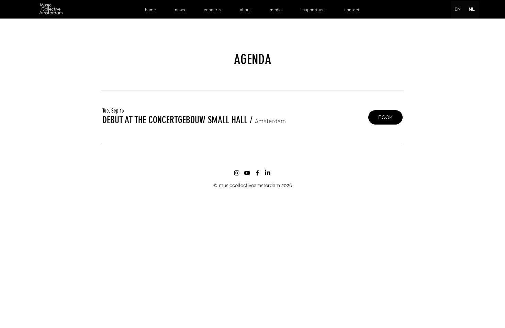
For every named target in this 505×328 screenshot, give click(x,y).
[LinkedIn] (267, 172)
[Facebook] (257, 172)
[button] (174, 120)
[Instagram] (236, 172)
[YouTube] (247, 172)
